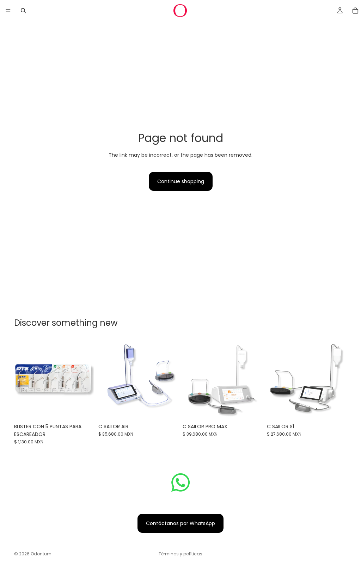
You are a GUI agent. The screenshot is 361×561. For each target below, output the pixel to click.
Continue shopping (180, 181)
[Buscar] (23, 10)
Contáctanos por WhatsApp (180, 523)
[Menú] (8, 10)
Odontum (41, 554)
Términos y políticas (180, 554)
